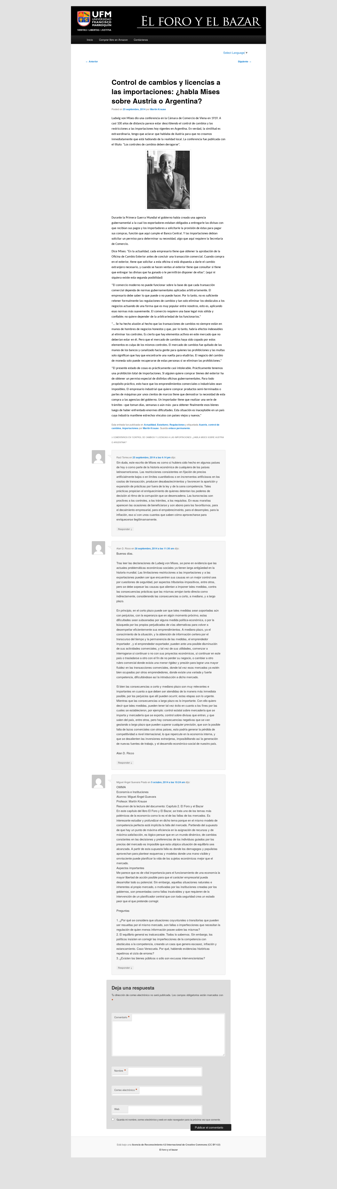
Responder (125, 529)
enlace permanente (179, 428)
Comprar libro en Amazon (113, 40)
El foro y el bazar (168, 1149)
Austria (203, 424)
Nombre (120, 1071)
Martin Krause (158, 109)
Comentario (122, 1017)
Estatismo (162, 424)
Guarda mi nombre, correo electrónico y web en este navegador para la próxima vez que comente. (169, 1119)
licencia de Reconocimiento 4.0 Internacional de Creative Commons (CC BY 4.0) (176, 1144)
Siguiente (244, 61)
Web (116, 1109)
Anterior (92, 61)
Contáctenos (141, 40)
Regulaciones (177, 424)
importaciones (130, 428)
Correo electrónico (125, 1090)
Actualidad (150, 424)
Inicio (90, 40)
